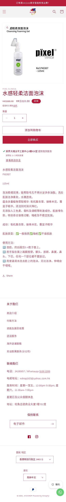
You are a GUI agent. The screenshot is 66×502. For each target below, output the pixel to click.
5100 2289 (44, 371)
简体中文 (31, 477)
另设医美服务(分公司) (19, 351)
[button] (4, 11)
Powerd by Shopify (41, 496)
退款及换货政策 (15, 328)
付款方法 (12, 320)
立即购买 (33, 139)
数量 (5, 111)
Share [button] (9, 275)
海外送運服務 (14, 343)
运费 (15, 106)
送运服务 (12, 335)
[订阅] (52, 424)
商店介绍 (12, 313)
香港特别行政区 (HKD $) (31, 459)
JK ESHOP (28, 496)
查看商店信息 (13, 160)
